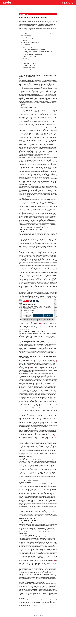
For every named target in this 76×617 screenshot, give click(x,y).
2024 (23, 11)
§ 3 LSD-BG (21, 525)
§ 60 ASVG (33, 182)
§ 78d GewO (33, 349)
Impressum (23, 613)
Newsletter (15, 613)
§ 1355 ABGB (40, 557)
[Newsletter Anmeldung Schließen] (72, 585)
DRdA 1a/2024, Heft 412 (29, 11)
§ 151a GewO (48, 380)
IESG (41, 572)
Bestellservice (45, 6)
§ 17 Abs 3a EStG (41, 109)
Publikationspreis (30, 6)
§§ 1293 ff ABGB (22, 354)
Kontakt (19, 613)
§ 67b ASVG (45, 472)
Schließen (56, 613)
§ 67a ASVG (34, 539)
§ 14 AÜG (33, 67)
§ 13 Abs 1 (21, 386)
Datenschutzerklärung (30, 613)
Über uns (60, 6)
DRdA (20, 11)
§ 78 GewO (40, 49)
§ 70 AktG (31, 371)
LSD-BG (33, 60)
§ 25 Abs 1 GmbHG (35, 364)
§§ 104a (20, 236)
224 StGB (28, 236)
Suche (15, 6)
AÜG (28, 60)
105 (23, 236)
